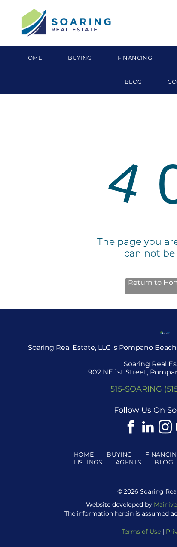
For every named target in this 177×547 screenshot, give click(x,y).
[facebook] (130, 428)
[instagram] (165, 428)
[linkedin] (148, 428)
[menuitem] (32, 58)
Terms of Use (141, 531)
